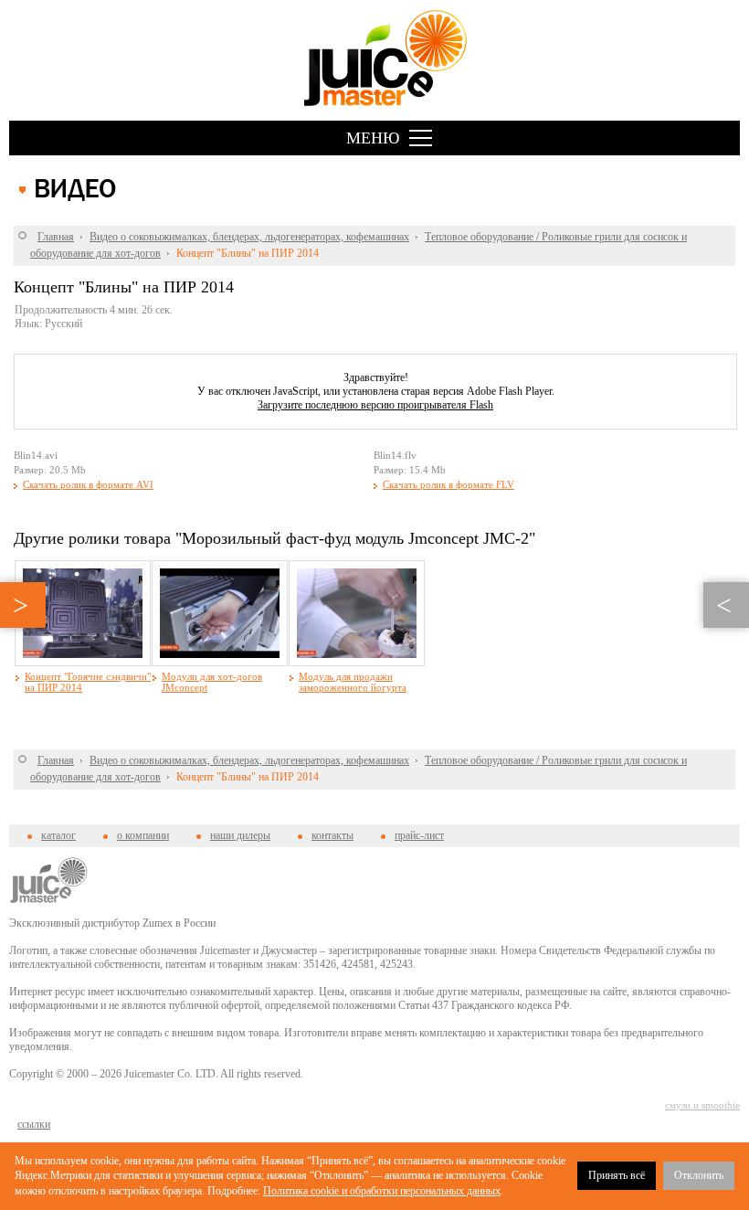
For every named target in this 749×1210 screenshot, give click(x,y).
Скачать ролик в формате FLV (448, 484)
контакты (332, 835)
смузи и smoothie (702, 1104)
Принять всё (616, 1175)
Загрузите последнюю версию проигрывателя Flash (375, 404)
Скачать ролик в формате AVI (88, 484)
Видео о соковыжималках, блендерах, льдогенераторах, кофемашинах (249, 236)
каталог (58, 835)
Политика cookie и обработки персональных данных (382, 1190)
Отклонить (698, 1175)
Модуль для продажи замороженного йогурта (352, 682)
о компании (143, 835)
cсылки (33, 1124)
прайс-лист (419, 835)
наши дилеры (240, 835)
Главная (55, 236)
